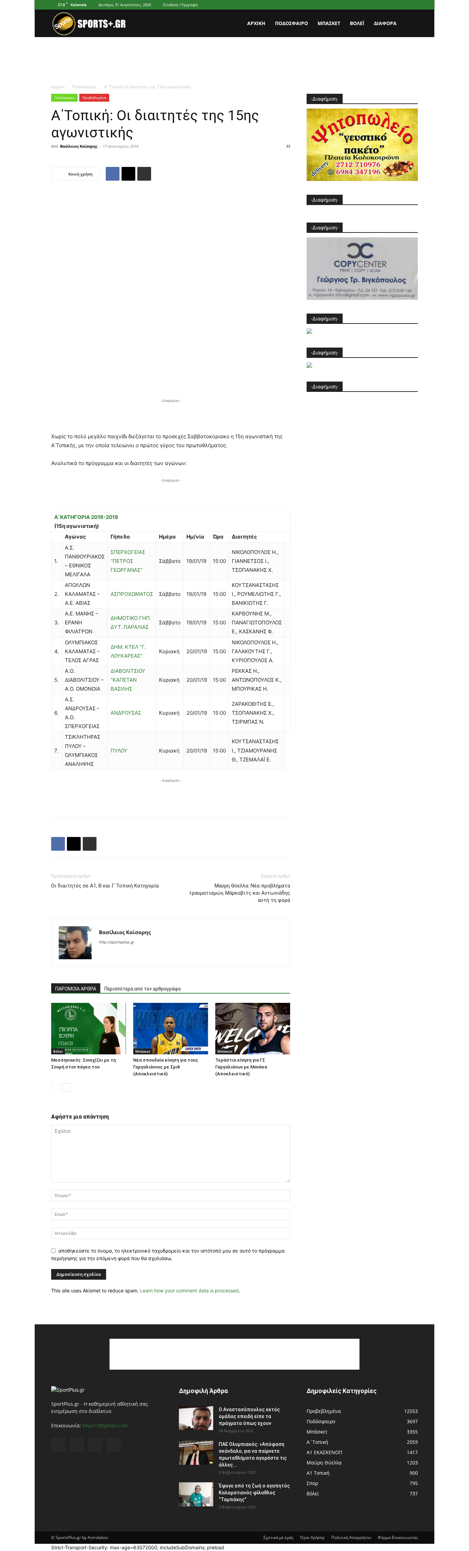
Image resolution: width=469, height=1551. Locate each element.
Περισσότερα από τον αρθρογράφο (142, 989)
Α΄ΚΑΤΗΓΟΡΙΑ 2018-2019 (86, 517)
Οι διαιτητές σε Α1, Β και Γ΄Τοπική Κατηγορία (105, 886)
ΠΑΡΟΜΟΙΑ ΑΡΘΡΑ (75, 989)
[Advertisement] (234, 60)
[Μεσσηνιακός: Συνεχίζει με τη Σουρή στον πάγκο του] (88, 1028)
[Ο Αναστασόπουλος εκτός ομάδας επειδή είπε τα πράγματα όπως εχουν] (196, 1418)
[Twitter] (401, 5)
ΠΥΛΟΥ (119, 750)
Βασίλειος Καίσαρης (78, 146)
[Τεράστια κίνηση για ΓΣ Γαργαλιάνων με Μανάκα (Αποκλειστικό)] (252, 1028)
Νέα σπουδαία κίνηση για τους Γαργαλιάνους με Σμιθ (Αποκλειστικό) (165, 1066)
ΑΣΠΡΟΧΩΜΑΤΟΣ (132, 594)
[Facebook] (379, 5)
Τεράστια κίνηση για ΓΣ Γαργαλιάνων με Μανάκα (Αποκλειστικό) (241, 1066)
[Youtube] (413, 5)
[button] (409, 24)
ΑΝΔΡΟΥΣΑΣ (126, 713)
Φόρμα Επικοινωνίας (398, 1537)
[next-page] (66, 1087)
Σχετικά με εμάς (278, 1537)
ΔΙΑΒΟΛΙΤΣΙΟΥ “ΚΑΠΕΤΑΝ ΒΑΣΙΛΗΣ (128, 680)
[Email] (128, 174)
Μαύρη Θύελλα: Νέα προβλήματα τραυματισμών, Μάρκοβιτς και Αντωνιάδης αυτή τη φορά (239, 893)
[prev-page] (55, 1087)
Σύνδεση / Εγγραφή (180, 4)
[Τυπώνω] (144, 174)
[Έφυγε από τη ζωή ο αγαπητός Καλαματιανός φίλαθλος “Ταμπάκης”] (196, 1494)
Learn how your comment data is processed (189, 1290)
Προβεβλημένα (94, 97)
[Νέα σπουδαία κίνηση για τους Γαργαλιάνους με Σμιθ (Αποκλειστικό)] (170, 1028)
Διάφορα (385, 23)
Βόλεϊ (357, 23)
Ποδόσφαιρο (291, 23)
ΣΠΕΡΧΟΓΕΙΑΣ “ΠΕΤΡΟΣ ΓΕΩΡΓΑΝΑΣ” (128, 561)
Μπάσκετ (329, 23)
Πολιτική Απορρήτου (351, 1537)
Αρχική (256, 23)
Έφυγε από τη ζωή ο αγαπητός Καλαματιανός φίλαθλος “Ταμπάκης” (254, 1492)
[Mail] (390, 5)
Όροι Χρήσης (312, 1537)
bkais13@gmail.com (105, 1425)
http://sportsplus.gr (116, 942)
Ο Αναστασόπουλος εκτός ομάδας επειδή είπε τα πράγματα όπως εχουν (249, 1416)
